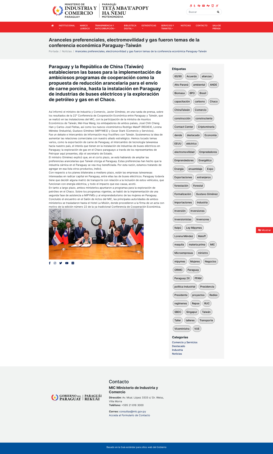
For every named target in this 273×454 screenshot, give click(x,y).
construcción (182, 118)
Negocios (210, 261)
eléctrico (191, 143)
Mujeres (195, 261)
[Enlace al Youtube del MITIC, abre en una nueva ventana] (66, 263)
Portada (53, 51)
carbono (200, 101)
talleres (190, 320)
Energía (179, 168)
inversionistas (182, 219)
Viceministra (181, 328)
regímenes (180, 303)
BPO (192, 93)
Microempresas (183, 252)
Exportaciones (183, 177)
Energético (205, 160)
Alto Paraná (181, 84)
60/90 (178, 76)
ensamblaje (195, 168)
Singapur (191, 311)
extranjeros (204, 177)
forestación (181, 185)
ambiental (199, 84)
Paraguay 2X (182, 278)
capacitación (182, 101)
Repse (195, 303)
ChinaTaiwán (182, 109)
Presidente (180, 295)
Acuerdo (192, 76)
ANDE (213, 84)
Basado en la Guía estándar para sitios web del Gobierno (136, 447)
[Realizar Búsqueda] (218, 12)
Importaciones (183, 202)
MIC (212, 244)
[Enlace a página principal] (101, 10)
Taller (177, 320)
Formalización (182, 194)
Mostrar (266, 230)
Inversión (180, 210)
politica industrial (184, 286)
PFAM (198, 278)
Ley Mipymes (194, 227)
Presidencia (207, 286)
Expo (210, 168)
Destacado (178, 346)
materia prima (197, 244)
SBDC (177, 311)
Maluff (202, 236)
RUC (207, 303)
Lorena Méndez (183, 236)
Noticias (67, 51)
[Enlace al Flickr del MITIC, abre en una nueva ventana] (73, 263)
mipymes (179, 261)
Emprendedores (184, 160)
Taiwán (206, 311)
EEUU (177, 143)
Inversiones (198, 210)
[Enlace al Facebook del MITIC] (50, 263)
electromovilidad (184, 151)
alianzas (207, 76)
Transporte (206, 320)
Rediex (213, 295)
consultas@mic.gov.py (132, 411)
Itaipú (177, 227)
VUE (197, 328)
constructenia (203, 118)
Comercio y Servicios (184, 342)
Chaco (214, 101)
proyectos (198, 295)
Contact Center (183, 126)
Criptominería (206, 126)
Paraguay (193, 269)
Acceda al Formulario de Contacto (129, 415)
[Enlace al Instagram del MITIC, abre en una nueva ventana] (55, 263)
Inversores (202, 219)
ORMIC (178, 269)
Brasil (203, 93)
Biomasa (179, 93)
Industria (202, 202)
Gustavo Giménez (207, 194)
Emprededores (208, 151)
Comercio (200, 109)
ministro (203, 252)
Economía (211, 135)
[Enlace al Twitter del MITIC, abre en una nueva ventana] (60, 263)
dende (178, 135)
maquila (179, 244)
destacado (193, 135)
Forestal (198, 185)
